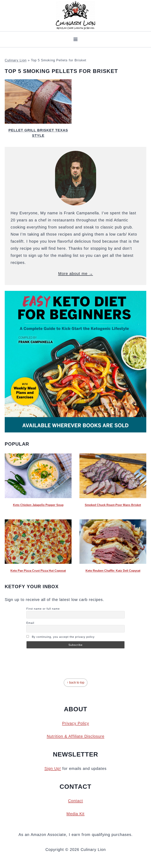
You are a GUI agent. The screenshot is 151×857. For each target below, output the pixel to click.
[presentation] (38, 101)
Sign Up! (52, 768)
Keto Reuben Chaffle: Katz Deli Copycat (113, 570)
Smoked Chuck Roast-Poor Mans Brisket (113, 505)
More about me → (75, 273)
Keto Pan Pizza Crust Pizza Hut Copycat (38, 570)
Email (30, 622)
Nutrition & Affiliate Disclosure (75, 736)
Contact (75, 801)
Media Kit (75, 814)
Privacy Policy (75, 723)
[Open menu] (75, 39)
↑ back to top (75, 682)
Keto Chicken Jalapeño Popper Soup (38, 505)
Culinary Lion (16, 60)
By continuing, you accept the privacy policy (63, 636)
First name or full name (43, 608)
